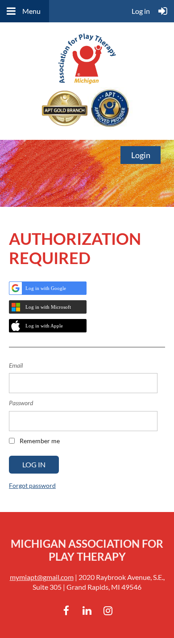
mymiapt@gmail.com (42, 577)
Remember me (40, 441)
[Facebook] (66, 610)
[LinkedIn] (87, 610)
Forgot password (32, 485)
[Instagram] (108, 610)
